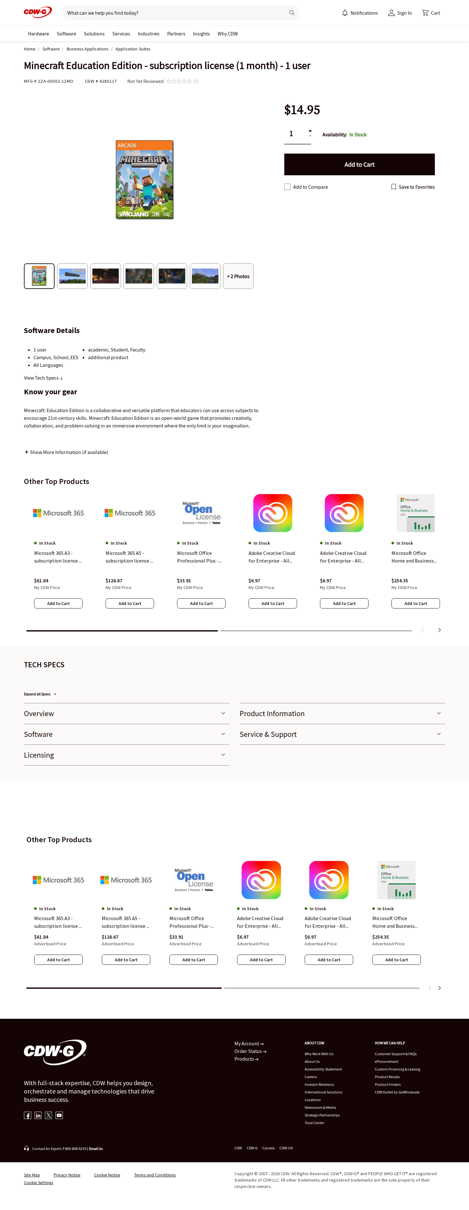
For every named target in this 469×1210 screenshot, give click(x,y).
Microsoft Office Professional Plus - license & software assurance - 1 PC (190, 922)
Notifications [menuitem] (364, 13)
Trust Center (314, 1122)
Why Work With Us (319, 1053)
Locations (313, 1099)
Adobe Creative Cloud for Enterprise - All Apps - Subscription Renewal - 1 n (260, 922)
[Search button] (292, 13)
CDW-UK (286, 1148)
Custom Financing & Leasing (397, 1069)
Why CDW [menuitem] (228, 33)
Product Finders (388, 1084)
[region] (234, 563)
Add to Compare (310, 187)
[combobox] (171, 12)
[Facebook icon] (27, 1116)
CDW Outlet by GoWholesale (397, 1092)
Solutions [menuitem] (94, 33)
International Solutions (323, 1092)
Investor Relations (319, 1084)
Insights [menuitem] (201, 33)
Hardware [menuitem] (38, 33)
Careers (311, 1076)
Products (244, 1058)
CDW (238, 1148)
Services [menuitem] (121, 33)
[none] (38, 33)
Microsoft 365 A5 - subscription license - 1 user (125, 922)
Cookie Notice (107, 1175)
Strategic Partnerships (322, 1115)
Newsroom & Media (320, 1107)
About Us (312, 1061)
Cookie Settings (38, 1182)
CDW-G (252, 1148)
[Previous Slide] (430, 988)
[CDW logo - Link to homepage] (38, 12)
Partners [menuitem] (176, 33)
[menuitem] (345, 13)
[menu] (360, 12)
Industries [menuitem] (149, 33)
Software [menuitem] (66, 33)
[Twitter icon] (48, 1116)
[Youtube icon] (59, 1116)
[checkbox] (287, 187)
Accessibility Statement (323, 1069)
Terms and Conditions (155, 1175)
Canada (268, 1148)
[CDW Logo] (38, 12)
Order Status (248, 1051)
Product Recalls (387, 1076)
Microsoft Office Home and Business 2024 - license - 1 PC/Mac (393, 922)
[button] (431, 12)
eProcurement (386, 1061)
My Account (247, 1043)
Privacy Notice (67, 1175)
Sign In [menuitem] (404, 13)
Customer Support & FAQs (396, 1053)
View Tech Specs (42, 377)
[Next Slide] (439, 988)
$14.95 (302, 109)
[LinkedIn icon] (38, 1116)
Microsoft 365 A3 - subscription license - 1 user (57, 922)
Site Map (32, 1175)
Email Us (96, 1148)
